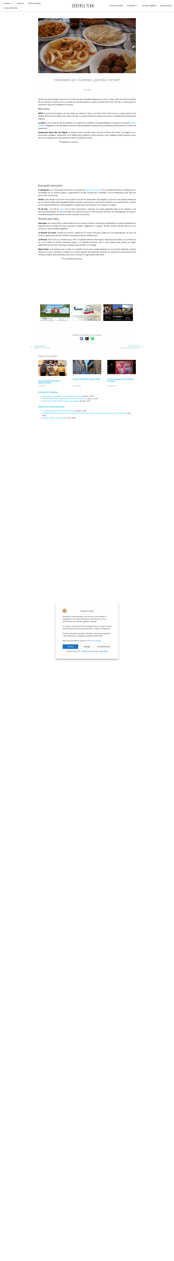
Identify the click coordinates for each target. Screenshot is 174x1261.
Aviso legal (103, 651)
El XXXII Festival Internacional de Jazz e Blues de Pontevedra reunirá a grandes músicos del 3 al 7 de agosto (83, 413)
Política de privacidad (90, 651)
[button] (81, 338)
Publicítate (131, 5)
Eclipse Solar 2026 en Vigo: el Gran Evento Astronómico (63, 399)
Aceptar (70, 647)
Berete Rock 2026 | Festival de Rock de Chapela (60, 401)
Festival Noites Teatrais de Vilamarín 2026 (49, 382)
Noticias (20, 3)
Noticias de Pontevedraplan (51, 407)
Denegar (87, 647)
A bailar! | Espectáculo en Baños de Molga (120, 380)
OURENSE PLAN (83, 6)
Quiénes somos (166, 5)
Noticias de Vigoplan (48, 392)
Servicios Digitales (149, 5)
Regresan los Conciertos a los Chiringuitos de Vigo (61, 396)
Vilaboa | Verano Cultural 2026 (54, 418)
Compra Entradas (10, 8)
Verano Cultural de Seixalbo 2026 (86, 379)
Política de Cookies (93, 641)
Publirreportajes (34, 3)
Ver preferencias (103, 647)
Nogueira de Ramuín (92, 190)
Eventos (7, 3)
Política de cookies (73, 651)
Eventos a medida (116, 5)
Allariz (62, 209)
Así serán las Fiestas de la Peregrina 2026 (58, 411)
